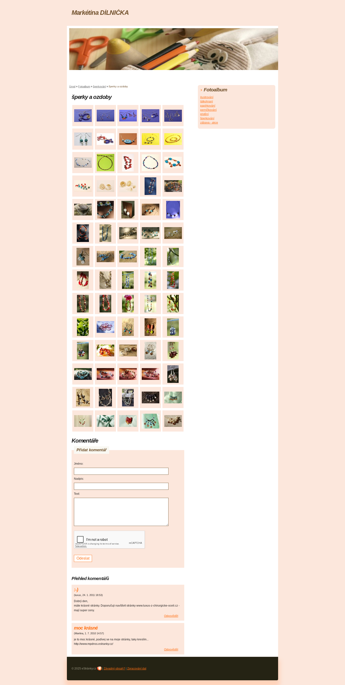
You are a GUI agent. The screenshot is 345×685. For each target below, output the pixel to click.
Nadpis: (79, 478)
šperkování (99, 86)
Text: (77, 493)
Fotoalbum (84, 86)
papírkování (207, 105)
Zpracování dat (136, 668)
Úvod (72, 86)
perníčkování (208, 110)
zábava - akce (209, 122)
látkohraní (206, 101)
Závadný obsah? (114, 668)
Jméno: (78, 463)
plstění (204, 114)
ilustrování (206, 97)
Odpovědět (171, 616)
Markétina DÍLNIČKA (100, 12)
